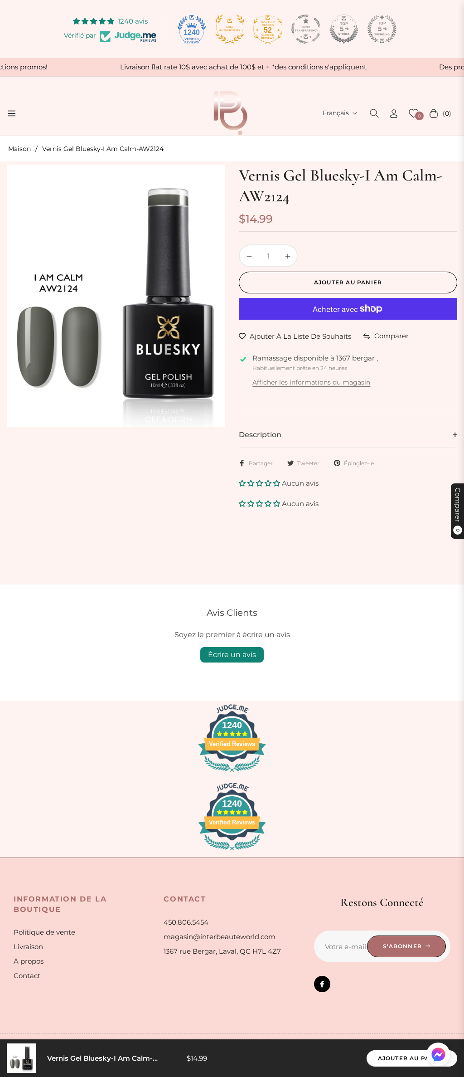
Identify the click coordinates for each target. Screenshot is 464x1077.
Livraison (28, 946)
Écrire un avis (232, 654)
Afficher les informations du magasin (311, 382)
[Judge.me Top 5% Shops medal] (343, 29)
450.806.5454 (186, 922)
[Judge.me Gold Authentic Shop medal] (229, 29)
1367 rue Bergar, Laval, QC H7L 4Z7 (222, 951)
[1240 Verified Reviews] (232, 773)
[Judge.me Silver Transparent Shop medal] (305, 29)
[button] (374, 113)
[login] (393, 113)
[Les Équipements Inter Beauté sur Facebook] (322, 984)
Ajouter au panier (412, 1058)
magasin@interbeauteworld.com (220, 936)
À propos (29, 961)
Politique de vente (44, 932)
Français (336, 113)
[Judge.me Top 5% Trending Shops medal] (381, 29)
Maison (19, 149)
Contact (27, 975)
